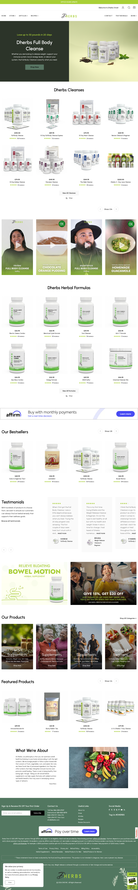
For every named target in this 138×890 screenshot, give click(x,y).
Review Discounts (84, 822)
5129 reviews (21, 138)
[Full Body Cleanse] (56, 540)
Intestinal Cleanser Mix (120, 380)
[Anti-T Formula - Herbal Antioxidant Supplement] (121, 312)
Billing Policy (85, 848)
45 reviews (20, 185)
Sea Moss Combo (17, 380)
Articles (22, 16)
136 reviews (89, 336)
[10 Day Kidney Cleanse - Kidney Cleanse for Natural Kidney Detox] (17, 160)
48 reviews (89, 185)
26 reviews (89, 138)
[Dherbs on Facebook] (109, 810)
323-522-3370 (62, 813)
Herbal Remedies (57, 852)
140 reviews (55, 482)
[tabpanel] (86, 247)
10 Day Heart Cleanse (86, 135)
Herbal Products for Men (73, 852)
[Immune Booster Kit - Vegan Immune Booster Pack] (17, 707)
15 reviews (124, 138)
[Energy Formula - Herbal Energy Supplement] (52, 358)
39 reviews (55, 383)
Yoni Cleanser (86, 333)
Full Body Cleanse (17, 135)
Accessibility (95, 848)
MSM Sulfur (86, 380)
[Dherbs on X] (112, 810)
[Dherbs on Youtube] (121, 810)
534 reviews (124, 482)
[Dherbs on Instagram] (114, 810)
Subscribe (37, 813)
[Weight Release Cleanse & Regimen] (90, 542)
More (133, 16)
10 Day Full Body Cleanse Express (52, 135)
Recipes (34, 16)
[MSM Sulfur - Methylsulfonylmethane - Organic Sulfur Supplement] (86, 358)
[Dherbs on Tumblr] (116, 810)
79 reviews (89, 383)
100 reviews (55, 336)
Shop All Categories (127, 618)
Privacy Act (64, 848)
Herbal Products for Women (92, 852)
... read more (61, 533)
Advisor (132, 874)
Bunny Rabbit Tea (52, 729)
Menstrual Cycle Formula (52, 333)
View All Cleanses (69, 193)
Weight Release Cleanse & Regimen (99, 543)
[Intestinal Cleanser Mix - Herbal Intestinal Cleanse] (121, 358)
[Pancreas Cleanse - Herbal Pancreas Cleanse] (52, 160)
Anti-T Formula (121, 333)
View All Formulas (69, 391)
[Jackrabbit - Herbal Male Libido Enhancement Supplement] (52, 457)
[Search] (129, 7)
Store (12, 16)
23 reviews (124, 731)
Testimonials (122, 16)
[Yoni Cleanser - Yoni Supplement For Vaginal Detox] (86, 312)
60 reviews (20, 336)
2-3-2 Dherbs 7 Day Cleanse (121, 729)
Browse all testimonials (11, 521)
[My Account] (123, 7)
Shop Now (34, 67)
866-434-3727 (59, 810)
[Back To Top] (132, 5)
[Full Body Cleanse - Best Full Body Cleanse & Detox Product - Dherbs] (17, 114)
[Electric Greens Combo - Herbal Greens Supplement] (17, 312)
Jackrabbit (51, 479)
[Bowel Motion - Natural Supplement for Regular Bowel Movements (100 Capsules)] (121, 457)
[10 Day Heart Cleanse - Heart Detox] (86, 114)
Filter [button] (71, 198)
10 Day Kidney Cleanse (17, 182)
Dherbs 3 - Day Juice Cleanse (121, 182)
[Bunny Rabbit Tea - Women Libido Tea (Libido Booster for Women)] (52, 707)
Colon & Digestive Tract (17, 479)
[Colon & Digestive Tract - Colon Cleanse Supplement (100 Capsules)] (17, 457)
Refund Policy (74, 848)
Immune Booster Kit (17, 729)
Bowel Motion (121, 479)
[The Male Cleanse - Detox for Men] (86, 160)
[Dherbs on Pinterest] (119, 810)
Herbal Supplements (43, 852)
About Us (81, 810)
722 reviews (55, 138)
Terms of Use (42, 848)
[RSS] (124, 810)
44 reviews (55, 185)
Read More (52, 784)
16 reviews (124, 185)
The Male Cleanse (86, 182)
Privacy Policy (54, 848)
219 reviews (21, 482)
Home (4, 16)
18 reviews (124, 383)
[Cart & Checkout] (134, 7)
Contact (108, 16)
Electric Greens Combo (17, 333)
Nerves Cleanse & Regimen (121, 135)
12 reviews (21, 383)
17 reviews (55, 731)
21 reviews (21, 731)
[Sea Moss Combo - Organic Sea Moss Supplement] (17, 358)
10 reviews (124, 336)
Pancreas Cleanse (52, 182)
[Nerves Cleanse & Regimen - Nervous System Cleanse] (121, 114)
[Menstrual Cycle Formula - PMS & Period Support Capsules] (52, 312)
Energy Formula (52, 380)
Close (10, 882)
